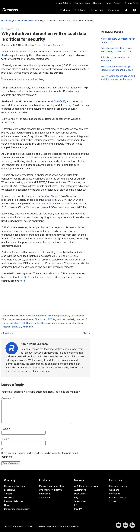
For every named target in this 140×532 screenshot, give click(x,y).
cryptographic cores (58, 315)
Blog (109, 3)
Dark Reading (77, 315)
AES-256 (30, 315)
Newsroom (98, 3)
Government (80, 501)
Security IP (45, 497)
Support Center (132, 3)
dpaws (29, 319)
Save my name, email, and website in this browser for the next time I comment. (39, 455)
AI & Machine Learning (86, 486)
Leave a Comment (53, 45)
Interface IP (45, 493)
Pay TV (78, 509)
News (7, 505)
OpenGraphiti (33, 323)
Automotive (80, 489)
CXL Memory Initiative (50, 489)
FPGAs (51, 319)
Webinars (114, 489)
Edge (76, 497)
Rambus (45, 323)
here (3, 277)
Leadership (9, 489)
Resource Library (82, 3)
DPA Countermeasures (27, 20)
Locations (9, 497)
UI (20, 326)
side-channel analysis (72, 323)
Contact (113, 501)
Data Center (80, 493)
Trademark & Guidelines (69, 526)
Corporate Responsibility (17, 509)
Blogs (11, 20)
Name (5, 428)
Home (4, 20)
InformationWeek (65, 319)
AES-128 (19, 315)
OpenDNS (59, 101)
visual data (28, 326)
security (55, 323)
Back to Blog (11, 29)
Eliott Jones (40, 319)
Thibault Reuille (9, 326)
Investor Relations (63, 3)
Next (86, 333)
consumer (41, 315)
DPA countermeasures (13, 319)
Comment (7, 398)
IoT (11, 323)
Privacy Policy (52, 526)
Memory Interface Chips (51, 486)
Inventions (114, 493)
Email (5, 439)
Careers (117, 3)
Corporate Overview (14, 486)
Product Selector (118, 497)
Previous (7, 333)
